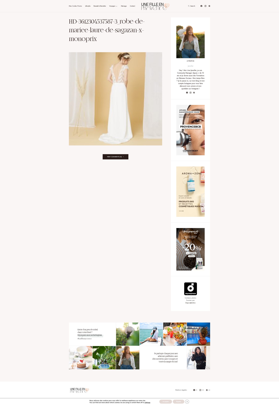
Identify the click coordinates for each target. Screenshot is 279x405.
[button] (191, 6)
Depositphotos (190, 303)
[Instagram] (205, 6)
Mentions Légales (181, 390)
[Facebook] (201, 6)
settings (147, 403)
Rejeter (178, 402)
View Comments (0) (114, 157)
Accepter (166, 402)
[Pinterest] (209, 6)
